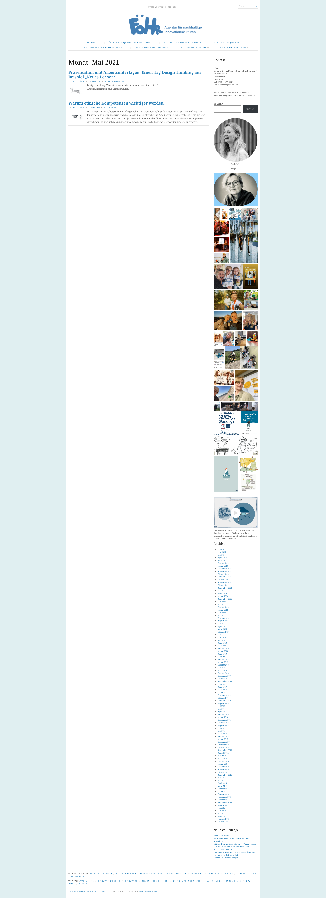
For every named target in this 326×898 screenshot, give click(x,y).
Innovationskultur (100, 873)
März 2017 (222, 689)
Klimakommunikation (193, 47)
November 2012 (224, 797)
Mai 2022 (221, 615)
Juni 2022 (222, 612)
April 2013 (222, 783)
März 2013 (222, 786)
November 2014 (224, 744)
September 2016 (225, 700)
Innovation (131, 881)
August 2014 (223, 753)
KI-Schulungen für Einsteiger (151, 47)
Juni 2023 (222, 601)
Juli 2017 (221, 684)
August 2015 (223, 725)
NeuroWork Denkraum (233, 47)
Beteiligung (78, 876)
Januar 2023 (223, 610)
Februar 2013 (223, 788)
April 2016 (222, 711)
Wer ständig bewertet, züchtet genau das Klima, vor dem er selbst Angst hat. (235, 853)
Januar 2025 (223, 579)
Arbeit (144, 873)
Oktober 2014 (223, 747)
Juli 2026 (221, 549)
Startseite (90, 42)
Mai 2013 (221, 780)
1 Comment (110, 107)
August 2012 (223, 805)
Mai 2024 (221, 590)
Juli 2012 (221, 808)
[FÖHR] (163, 25)
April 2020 (222, 643)
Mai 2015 (221, 731)
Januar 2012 (223, 821)
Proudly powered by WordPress (87, 891)
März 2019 (222, 656)
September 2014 (225, 750)
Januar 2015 (223, 739)
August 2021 (223, 620)
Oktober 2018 (223, 664)
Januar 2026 (223, 566)
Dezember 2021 (224, 618)
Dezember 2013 (224, 766)
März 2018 (222, 670)
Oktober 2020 (223, 632)
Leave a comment (114, 81)
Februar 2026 (223, 563)
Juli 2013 (221, 777)
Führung (242, 873)
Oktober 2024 (223, 585)
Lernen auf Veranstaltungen (226, 857)
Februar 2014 (223, 761)
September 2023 (225, 599)
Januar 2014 (223, 764)
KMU (253, 873)
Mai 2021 (221, 623)
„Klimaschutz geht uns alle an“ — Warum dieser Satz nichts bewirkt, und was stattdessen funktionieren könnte (235, 847)
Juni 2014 (222, 755)
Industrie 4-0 (234, 881)
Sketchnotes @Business (228, 42)
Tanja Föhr (78, 81)
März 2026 (222, 560)
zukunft (84, 883)
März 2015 (222, 733)
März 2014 (222, 758)
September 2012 (225, 802)
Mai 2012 (221, 813)
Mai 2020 (221, 640)
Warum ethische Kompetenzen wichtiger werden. (116, 103)
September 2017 (225, 681)
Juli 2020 (221, 634)
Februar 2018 (223, 673)
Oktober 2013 (223, 772)
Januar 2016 (223, 717)
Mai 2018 (221, 667)
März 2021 (222, 629)
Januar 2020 (223, 651)
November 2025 (224, 571)
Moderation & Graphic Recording (183, 42)
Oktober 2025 (223, 574)
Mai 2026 (221, 555)
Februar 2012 (223, 819)
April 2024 (222, 593)
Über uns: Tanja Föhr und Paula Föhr (130, 42)
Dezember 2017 (224, 676)
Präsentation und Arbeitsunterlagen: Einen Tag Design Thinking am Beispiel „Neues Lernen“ (134, 75)
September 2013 (225, 775)
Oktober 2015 (223, 722)
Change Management (220, 873)
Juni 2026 (222, 552)
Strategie (157, 873)
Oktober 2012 (223, 799)
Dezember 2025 (224, 568)
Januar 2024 (223, 596)
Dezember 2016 (224, 695)
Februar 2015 (223, 736)
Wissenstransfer (126, 873)
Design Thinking (177, 873)
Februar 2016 (223, 714)
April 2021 (222, 626)
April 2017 (222, 687)
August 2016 (223, 703)
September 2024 (225, 587)
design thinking (151, 881)
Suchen (218, 103)
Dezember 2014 (224, 742)
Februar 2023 (223, 607)
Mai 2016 (221, 708)
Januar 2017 (223, 692)
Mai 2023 (221, 604)
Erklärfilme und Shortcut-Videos (102, 47)
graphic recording (190, 881)
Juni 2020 (222, 637)
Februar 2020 (223, 648)
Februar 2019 (223, 659)
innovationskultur (109, 881)
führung (170, 881)
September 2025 (225, 576)
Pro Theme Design (149, 891)
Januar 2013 (223, 791)
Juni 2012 (222, 810)
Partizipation (214, 881)
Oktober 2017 (223, 678)
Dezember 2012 (224, 794)
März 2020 (222, 645)
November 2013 (224, 769)
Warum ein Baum (221, 835)
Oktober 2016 (223, 698)
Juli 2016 (221, 706)
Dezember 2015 (224, 720)
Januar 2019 (223, 662)
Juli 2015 (221, 728)
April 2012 (222, 816)
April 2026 (222, 557)
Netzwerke (197, 873)
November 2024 (224, 582)
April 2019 (222, 654)
